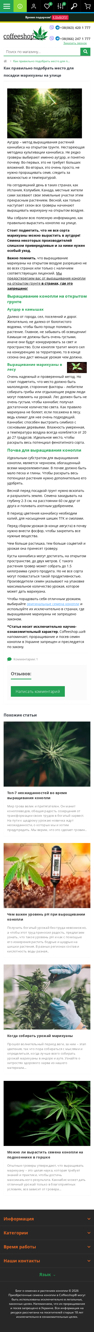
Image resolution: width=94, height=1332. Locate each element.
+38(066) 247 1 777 (75, 38)
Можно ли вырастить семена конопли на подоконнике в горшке (45, 1154)
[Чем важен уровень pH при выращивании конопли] (47, 875)
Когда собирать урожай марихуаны (40, 1035)
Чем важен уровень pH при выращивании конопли (46, 917)
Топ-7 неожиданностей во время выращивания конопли (37, 795)
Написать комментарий (38, 691)
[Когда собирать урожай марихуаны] (47, 996)
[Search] (85, 52)
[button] (33, 6)
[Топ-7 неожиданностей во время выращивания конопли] (47, 753)
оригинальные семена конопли (53, 604)
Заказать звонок (75, 43)
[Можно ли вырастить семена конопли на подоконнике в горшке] (47, 1113)
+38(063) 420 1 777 (75, 27)
